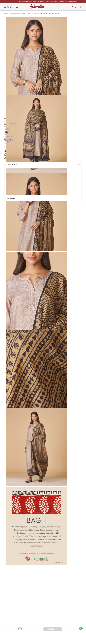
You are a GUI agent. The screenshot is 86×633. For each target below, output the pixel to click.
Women (12, 14)
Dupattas (28, 14)
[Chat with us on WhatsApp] (81, 628)
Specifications (12, 165)
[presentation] (68, 7)
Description (11, 198)
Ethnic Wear (20, 14)
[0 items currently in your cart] (80, 7)
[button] (6, 132)
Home (6, 14)
